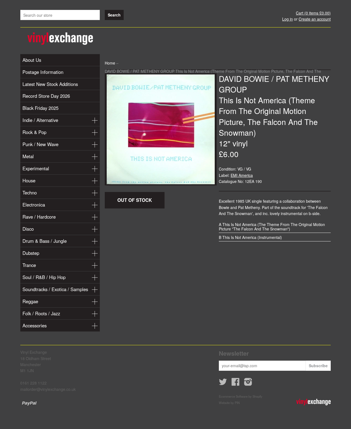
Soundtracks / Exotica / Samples (55, 289)
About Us (31, 60)
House (28, 180)
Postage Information (42, 72)
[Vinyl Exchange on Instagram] (248, 383)
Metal (28, 156)
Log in (287, 19)
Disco (28, 228)
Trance (29, 265)
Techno (29, 192)
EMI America (242, 175)
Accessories (34, 325)
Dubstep (30, 253)
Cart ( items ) (313, 13)
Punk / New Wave (40, 144)
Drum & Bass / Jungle (44, 241)
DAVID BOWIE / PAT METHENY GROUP (274, 84)
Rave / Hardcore (39, 216)
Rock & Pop (34, 132)
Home (110, 63)
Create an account (315, 19)
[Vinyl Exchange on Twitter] (223, 383)
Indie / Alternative (40, 120)
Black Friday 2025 (40, 108)
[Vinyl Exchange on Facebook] (235, 383)
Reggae (30, 301)
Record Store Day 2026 (46, 96)
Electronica (33, 204)
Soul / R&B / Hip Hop (44, 277)
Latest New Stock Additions (50, 84)
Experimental (35, 168)
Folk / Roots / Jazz (41, 313)
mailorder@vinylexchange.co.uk (48, 389)
